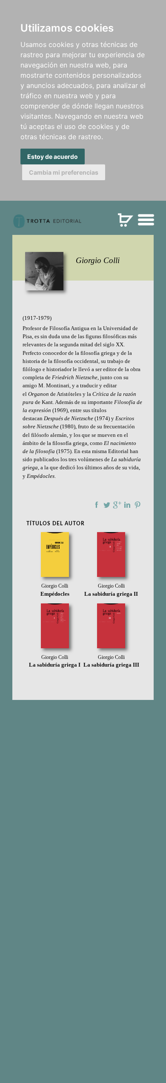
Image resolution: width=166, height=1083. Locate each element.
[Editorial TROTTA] (47, 224)
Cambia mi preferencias (63, 172)
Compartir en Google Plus (117, 505)
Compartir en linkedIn (127, 505)
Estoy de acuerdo (52, 156)
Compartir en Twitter (107, 505)
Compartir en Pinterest (137, 505)
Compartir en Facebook (97, 505)
